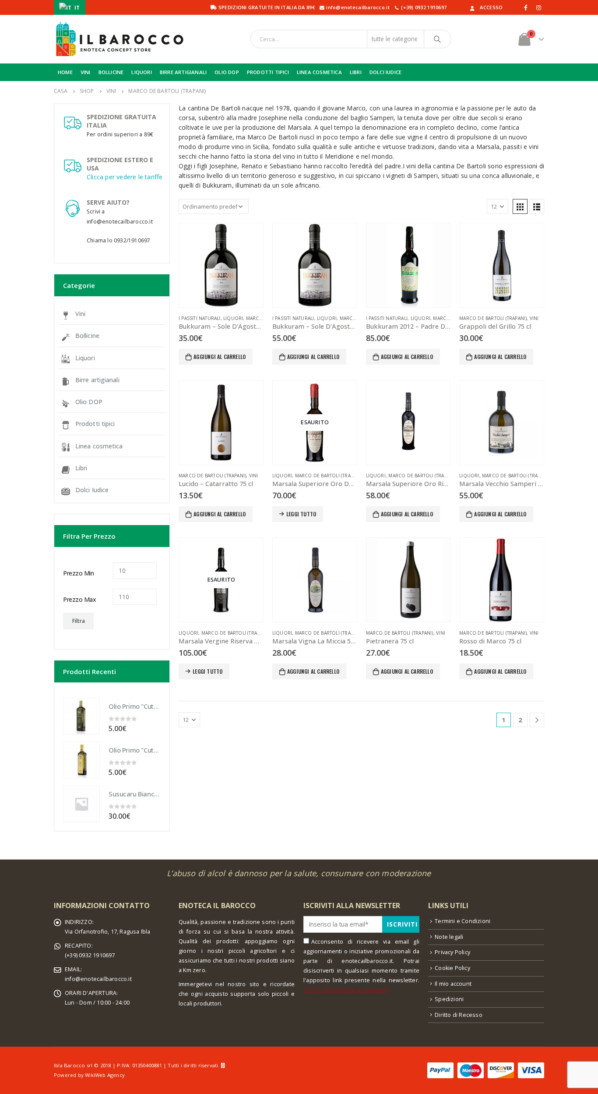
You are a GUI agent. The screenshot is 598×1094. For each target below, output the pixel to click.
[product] (221, 265)
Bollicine (87, 335)
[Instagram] (538, 7)
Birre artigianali (97, 380)
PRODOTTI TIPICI (268, 72)
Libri (81, 468)
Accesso (491, 7)
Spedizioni (449, 999)
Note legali (449, 937)
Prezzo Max (79, 599)
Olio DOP (88, 402)
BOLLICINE (111, 72)
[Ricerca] (437, 39)
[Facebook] (526, 7)
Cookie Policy (452, 968)
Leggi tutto (301, 514)
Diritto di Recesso (458, 1015)
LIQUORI (141, 72)
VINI (86, 72)
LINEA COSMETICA (319, 72)
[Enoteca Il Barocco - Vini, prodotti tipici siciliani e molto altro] (119, 39)
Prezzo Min (78, 573)
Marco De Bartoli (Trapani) (493, 318)
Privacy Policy (452, 952)
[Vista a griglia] (520, 206)
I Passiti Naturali (200, 318)
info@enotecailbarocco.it (98, 979)
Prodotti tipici (95, 423)
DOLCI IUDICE (385, 72)
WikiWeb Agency (105, 1075)
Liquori (233, 318)
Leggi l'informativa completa (346, 990)
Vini (534, 318)
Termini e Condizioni (462, 921)
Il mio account (453, 983)
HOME (65, 72)
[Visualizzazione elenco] (536, 206)
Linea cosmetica (99, 446)
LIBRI (356, 72)
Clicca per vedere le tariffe (125, 177)
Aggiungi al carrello (219, 356)
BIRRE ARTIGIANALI (183, 72)
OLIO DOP (227, 72)
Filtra (78, 621)
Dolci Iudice (92, 490)
